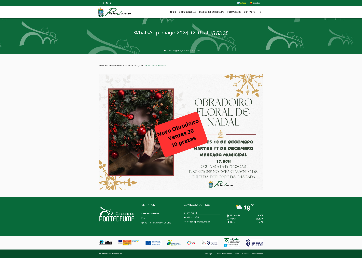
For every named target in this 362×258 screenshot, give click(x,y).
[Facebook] (100, 3)
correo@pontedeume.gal (198, 222)
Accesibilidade (257, 254)
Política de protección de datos (227, 254)
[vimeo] (104, 3)
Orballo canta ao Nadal (155, 65)
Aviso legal (208, 254)
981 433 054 (192, 213)
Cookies (245, 254)
